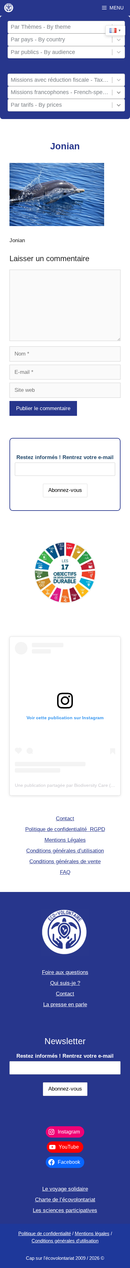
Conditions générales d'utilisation (65, 1240)
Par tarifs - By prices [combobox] (36, 105)
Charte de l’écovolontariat (65, 1200)
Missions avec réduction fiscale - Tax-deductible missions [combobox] (60, 80)
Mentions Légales (65, 840)
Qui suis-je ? (65, 983)
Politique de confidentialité (44, 1233)
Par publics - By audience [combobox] (43, 52)
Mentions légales (92, 1233)
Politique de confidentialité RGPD (65, 829)
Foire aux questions (65, 972)
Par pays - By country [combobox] (38, 39)
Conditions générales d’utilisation (65, 851)
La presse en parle (65, 1005)
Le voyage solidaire (65, 1189)
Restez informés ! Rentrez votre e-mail (65, 457)
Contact (65, 819)
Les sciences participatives (65, 1210)
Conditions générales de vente (65, 861)
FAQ (65, 872)
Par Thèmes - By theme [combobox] (41, 27)
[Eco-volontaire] (9, 8)
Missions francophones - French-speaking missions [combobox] (60, 92)
